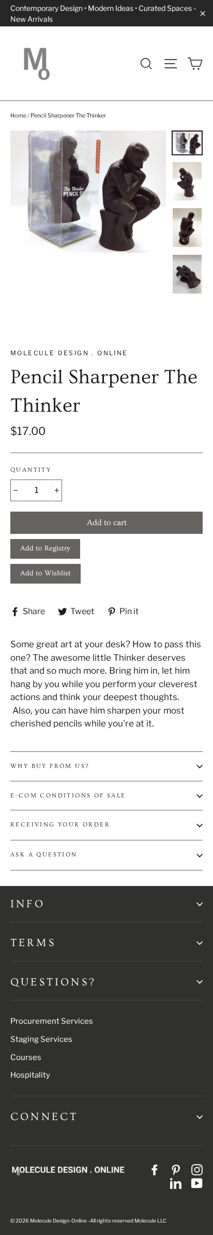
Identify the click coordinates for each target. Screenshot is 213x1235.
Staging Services (41, 1039)
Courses (25, 1057)
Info (27, 904)
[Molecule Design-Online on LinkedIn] (175, 1182)
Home (18, 115)
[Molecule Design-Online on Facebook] (154, 1169)
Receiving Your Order (60, 824)
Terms (33, 943)
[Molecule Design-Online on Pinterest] (175, 1169)
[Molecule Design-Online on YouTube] (197, 1182)
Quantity (30, 470)
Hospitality (30, 1075)
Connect (44, 1117)
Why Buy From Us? (49, 766)
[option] (88, 191)
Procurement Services (51, 1021)
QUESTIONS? (53, 982)
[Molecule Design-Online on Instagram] (197, 1169)
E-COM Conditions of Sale (68, 795)
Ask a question (44, 854)
